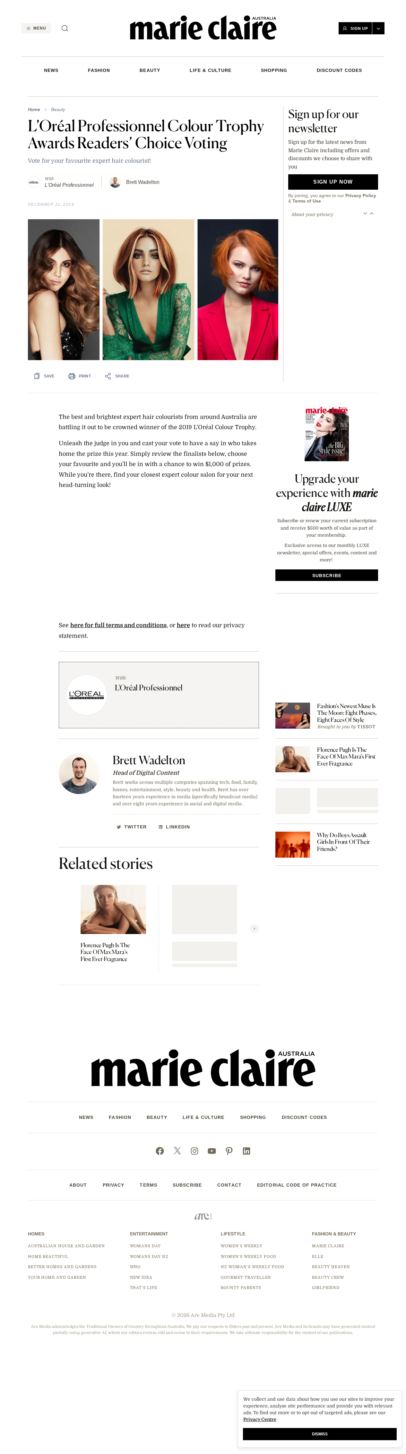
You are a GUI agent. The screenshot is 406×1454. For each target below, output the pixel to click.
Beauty (150, 70)
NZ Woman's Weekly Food (252, 1267)
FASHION (99, 70)
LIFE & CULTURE (211, 70)
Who (135, 1267)
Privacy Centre (259, 1419)
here (183, 625)
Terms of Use (306, 200)
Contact (229, 1185)
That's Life (144, 1287)
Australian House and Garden (66, 1246)
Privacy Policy (360, 195)
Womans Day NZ (149, 1256)
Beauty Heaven (331, 1267)
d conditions (149, 625)
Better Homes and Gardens (62, 1267)
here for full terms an (100, 625)
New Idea (141, 1277)
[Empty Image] (292, 801)
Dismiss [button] (320, 1434)
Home (34, 109)
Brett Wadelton (143, 182)
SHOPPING (274, 70)
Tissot (366, 726)
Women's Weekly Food (248, 1256)
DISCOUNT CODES (339, 70)
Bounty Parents (241, 1287)
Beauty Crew (328, 1277)
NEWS (51, 70)
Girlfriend (326, 1287)
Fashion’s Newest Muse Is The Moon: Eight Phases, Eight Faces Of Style (346, 713)
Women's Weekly (241, 1246)
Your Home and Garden (57, 1277)
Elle (318, 1256)
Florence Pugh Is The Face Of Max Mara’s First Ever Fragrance (105, 952)
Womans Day (145, 1246)
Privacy (114, 1185)
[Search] (65, 28)
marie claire (328, 1246)
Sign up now (333, 182)
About (78, 1185)
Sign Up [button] (359, 28)
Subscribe (187, 1185)
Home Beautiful (48, 1256)
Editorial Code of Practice (297, 1185)
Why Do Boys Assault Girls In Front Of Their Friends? (343, 842)
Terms (148, 1185)
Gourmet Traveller (246, 1277)
